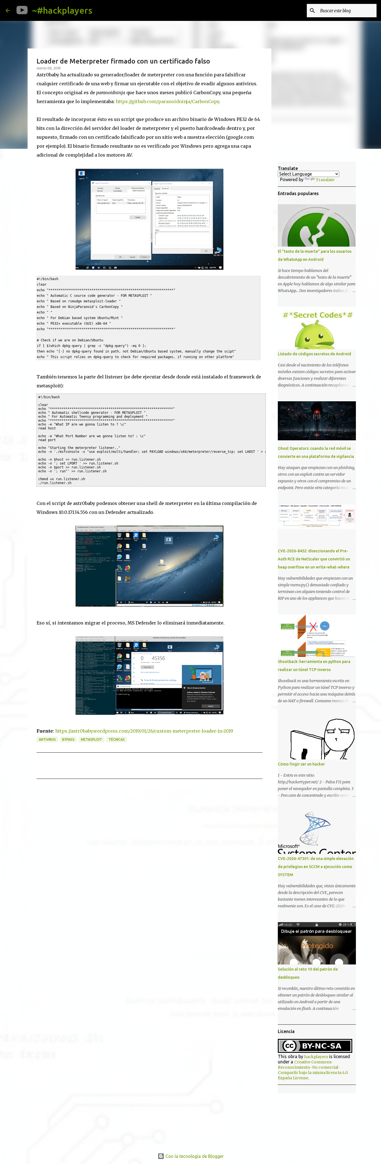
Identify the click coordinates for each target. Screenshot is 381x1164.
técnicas (116, 739)
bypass (68, 739)
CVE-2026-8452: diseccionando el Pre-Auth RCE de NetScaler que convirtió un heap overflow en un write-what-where (314, 559)
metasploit (91, 739)
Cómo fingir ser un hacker (301, 764)
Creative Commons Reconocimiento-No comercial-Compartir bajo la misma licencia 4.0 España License (313, 1069)
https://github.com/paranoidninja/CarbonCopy (167, 101)
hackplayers (316, 1056)
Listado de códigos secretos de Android (314, 354)
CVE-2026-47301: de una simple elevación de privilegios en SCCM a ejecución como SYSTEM (316, 866)
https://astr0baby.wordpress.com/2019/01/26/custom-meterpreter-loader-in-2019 (144, 731)
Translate (325, 179)
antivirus (47, 739)
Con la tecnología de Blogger (194, 1156)
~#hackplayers (62, 10)
